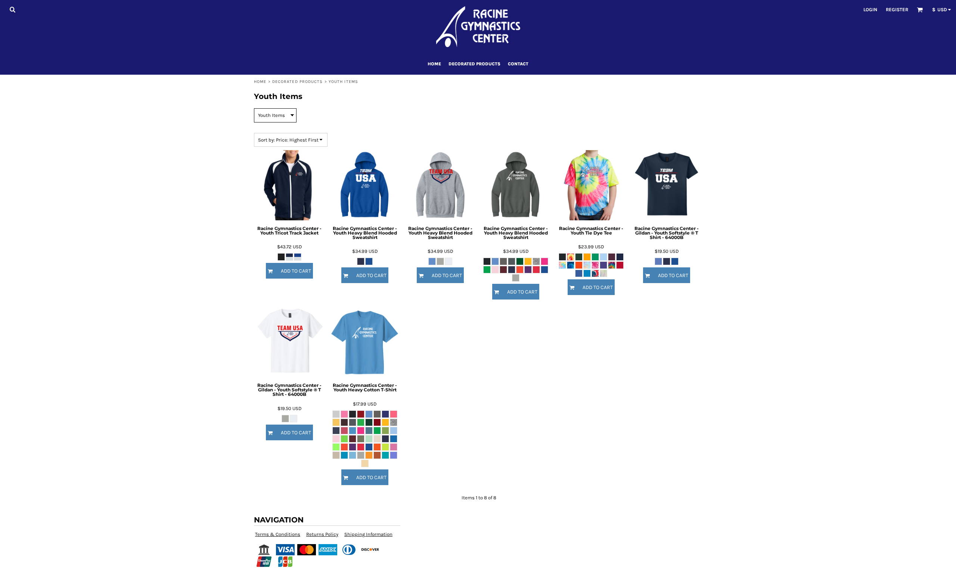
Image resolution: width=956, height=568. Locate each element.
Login (870, 9)
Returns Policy (322, 534)
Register (897, 9)
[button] (12, 9)
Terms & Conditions (277, 534)
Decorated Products (297, 81)
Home (260, 81)
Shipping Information (368, 534)
